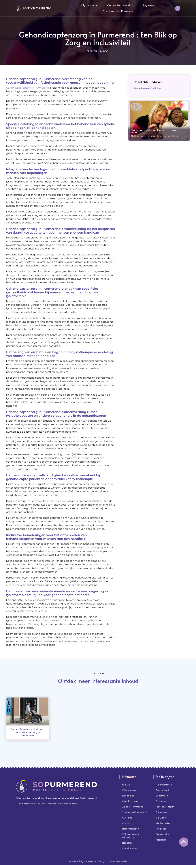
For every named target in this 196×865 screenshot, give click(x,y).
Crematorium (163, 834)
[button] (177, 8)
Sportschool (162, 790)
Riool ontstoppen (165, 806)
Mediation (161, 839)
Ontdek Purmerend (118, 5)
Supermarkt (162, 795)
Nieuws (126, 784)
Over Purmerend (131, 801)
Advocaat (161, 828)
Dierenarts (161, 812)
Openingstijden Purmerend (118, 11)
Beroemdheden (130, 828)
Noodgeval (128, 795)
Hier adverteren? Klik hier (147, 88)
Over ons (127, 817)
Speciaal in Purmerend (134, 812)
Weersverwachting (132, 790)
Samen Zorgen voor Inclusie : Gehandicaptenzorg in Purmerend (27, 732)
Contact (126, 823)
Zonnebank (162, 801)
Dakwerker (161, 817)
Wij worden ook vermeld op (130, 836)
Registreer (149, 5)
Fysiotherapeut (164, 784)
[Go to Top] (184, 842)
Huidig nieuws (86, 5)
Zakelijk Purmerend (132, 806)
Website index (129, 848)
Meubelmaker (163, 823)
